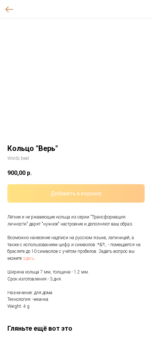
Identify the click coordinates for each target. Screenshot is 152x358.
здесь (28, 258)
